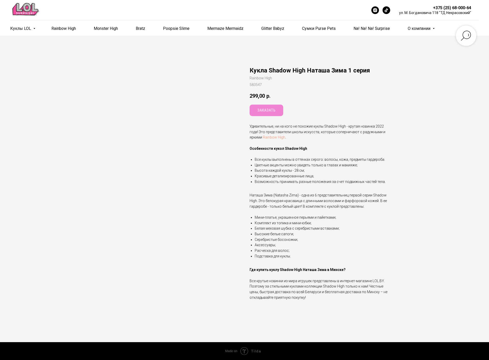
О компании (419, 28)
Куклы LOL (21, 28)
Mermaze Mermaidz (225, 28)
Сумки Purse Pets (319, 28)
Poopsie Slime (176, 28)
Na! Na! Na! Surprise (372, 28)
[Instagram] (375, 10)
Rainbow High (63, 28)
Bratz (140, 28)
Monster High (106, 28)
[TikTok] (386, 10)
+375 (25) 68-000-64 (452, 7)
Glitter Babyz (272, 28)
